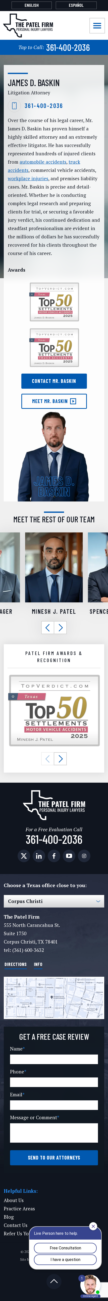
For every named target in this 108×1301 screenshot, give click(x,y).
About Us (14, 1200)
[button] (47, 627)
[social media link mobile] (24, 856)
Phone (18, 1071)
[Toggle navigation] (97, 25)
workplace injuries (28, 178)
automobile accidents (43, 162)
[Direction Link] (54, 998)
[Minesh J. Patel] (54, 535)
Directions (16, 964)
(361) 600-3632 (28, 950)
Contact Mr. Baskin (54, 381)
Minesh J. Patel (54, 611)
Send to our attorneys (54, 1157)
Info (38, 964)
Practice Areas (19, 1208)
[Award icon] (54, 677)
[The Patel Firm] (28, 26)
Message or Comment (34, 1117)
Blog (9, 1217)
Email (17, 1094)
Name (17, 1048)
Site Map (27, 1259)
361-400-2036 (54, 47)
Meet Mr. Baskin (50, 401)
